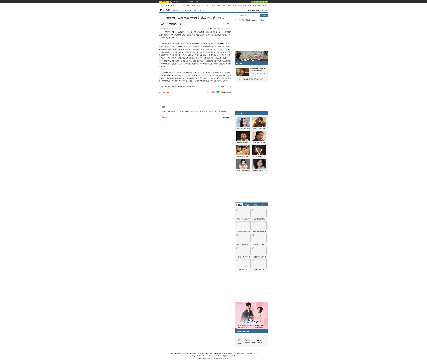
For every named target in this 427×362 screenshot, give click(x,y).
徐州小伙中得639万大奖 (212, 111)
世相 (213, 5)
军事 (172, 5)
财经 (208, 5)
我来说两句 (176, 24)
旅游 (254, 5)
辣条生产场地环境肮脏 (243, 244)
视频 (198, 5)
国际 (253, 10)
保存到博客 (221, 28)
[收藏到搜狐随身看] (219, 92)
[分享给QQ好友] (214, 92)
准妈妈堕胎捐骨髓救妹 (259, 231)
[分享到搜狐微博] (212, 92)
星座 (264, 5)
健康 (239, 5)
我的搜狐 (191, 2)
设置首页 (172, 353)
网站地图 (242, 353)
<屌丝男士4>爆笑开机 (243, 257)
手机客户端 (213, 28)
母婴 (249, 5)
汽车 (224, 5)
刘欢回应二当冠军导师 (259, 257)
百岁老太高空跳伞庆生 (259, 244)
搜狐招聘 (193, 353)
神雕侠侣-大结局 (243, 269)
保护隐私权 (219, 353)
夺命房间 (254, 20)
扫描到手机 (228, 23)
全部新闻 (248, 353)
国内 (249, 10)
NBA (193, 5)
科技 (218, 5)
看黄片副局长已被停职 (243, 219)
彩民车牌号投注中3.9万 (171, 111)
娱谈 (203, 5)
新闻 (167, 5)
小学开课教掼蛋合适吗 (259, 219)
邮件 (197, 2)
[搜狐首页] (164, 1)
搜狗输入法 (179, 353)
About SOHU (228, 353)
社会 (257, 10)
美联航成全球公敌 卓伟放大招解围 (253, 79)
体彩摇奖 (224, 111)
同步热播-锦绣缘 (259, 269)
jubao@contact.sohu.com (221, 358)
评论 (266, 10)
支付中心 (186, 353)
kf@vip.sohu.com (257, 342)
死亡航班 (241, 20)
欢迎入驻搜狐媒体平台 (260, 1)
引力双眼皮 (260, 20)
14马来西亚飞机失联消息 (196, 10)
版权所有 (232, 356)
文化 (177, 5)
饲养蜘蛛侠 (248, 20)
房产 (229, 5)
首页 (162, 5)
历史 (182, 5)
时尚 (234, 5)
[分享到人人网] (217, 92)
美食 (259, 5)
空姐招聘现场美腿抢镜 (243, 231)
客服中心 (205, 353)
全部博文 (254, 353)
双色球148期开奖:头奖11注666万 (191, 111)
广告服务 (199, 353)
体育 (188, 5)
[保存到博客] (227, 92)
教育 (244, 5)
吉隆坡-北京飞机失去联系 (180, 10)
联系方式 (212, 353)
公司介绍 (235, 353)
